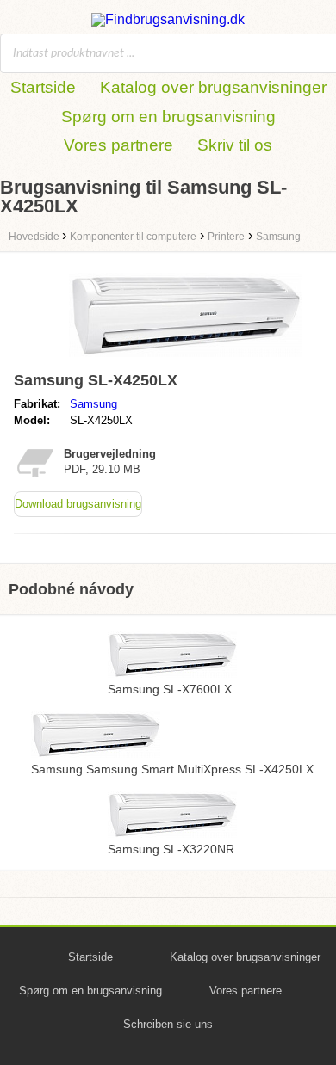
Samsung (93, 403)
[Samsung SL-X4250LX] (185, 356)
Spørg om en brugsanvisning (168, 117)
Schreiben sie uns (168, 1024)
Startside (43, 87)
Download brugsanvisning (78, 503)
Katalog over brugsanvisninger (213, 87)
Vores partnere (118, 145)
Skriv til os (234, 145)
